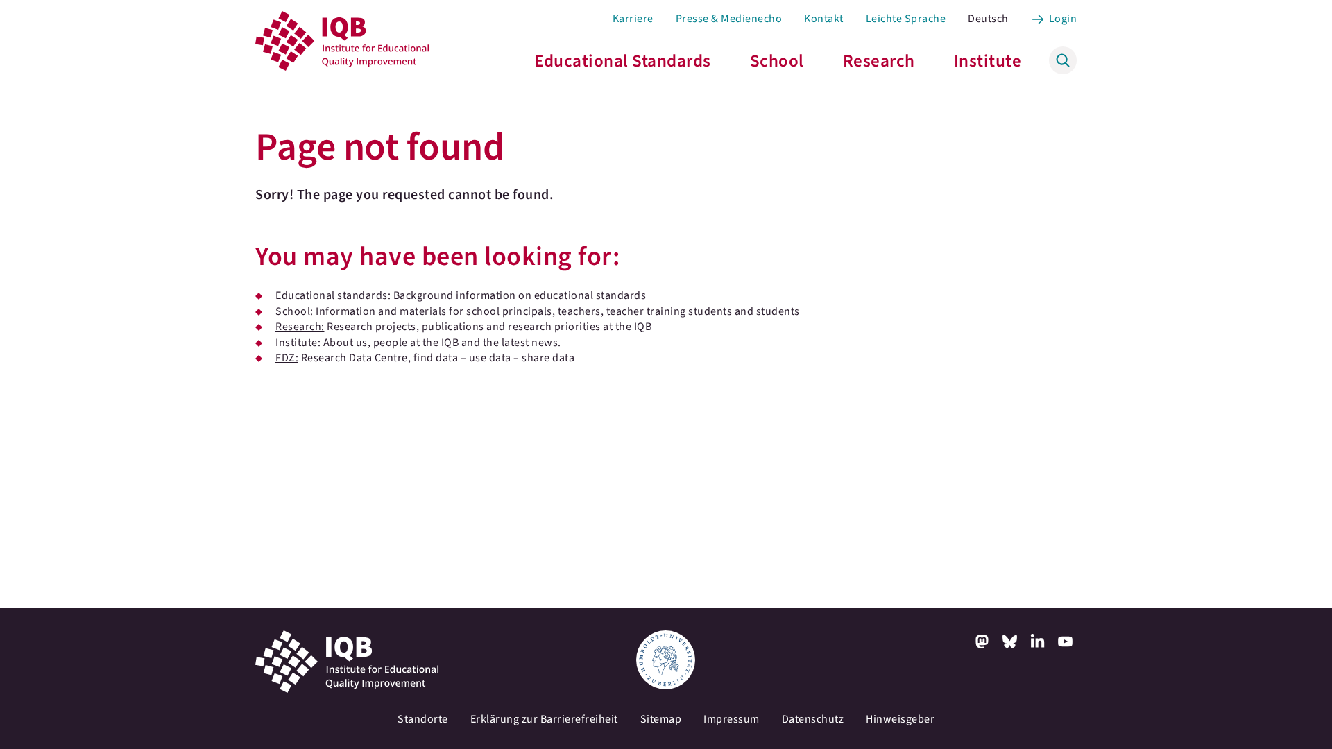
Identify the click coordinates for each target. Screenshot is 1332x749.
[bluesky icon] (1010, 641)
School (777, 61)
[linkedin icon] (1038, 641)
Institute (988, 61)
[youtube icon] (1065, 641)
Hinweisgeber (900, 719)
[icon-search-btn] (1063, 60)
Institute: (298, 342)
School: (294, 311)
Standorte (423, 719)
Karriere (633, 18)
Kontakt (824, 18)
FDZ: (286, 357)
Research (879, 61)
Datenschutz (813, 719)
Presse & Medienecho (729, 18)
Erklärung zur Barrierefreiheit (544, 719)
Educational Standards (622, 61)
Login (1063, 18)
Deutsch (988, 18)
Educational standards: (333, 295)
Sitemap (661, 719)
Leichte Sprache (906, 18)
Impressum (731, 719)
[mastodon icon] (982, 641)
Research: (300, 326)
